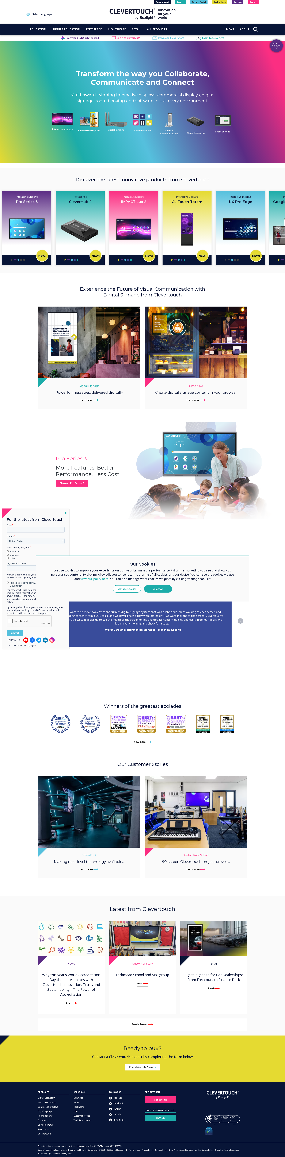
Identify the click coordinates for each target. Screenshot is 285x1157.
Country (10, 536)
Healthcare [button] (117, 29)
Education (14, 551)
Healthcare (78, 1106)
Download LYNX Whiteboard (82, 38)
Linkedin (117, 1114)
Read (68, 1003)
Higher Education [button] (66, 29)
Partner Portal (199, 2)
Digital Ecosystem (46, 1097)
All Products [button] (157, 29)
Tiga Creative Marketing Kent (60, 1153)
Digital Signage (116, 129)
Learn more (86, 400)
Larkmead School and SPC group (142, 974)
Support (180, 2)
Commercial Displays (89, 130)
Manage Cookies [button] (127, 589)
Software (42, 1120)
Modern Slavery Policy (204, 1150)
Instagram (118, 1119)
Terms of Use (134, 1150)
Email (9, 525)
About (244, 29)
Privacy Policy (147, 1150)
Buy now (238, 2)
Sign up (160, 1118)
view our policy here (94, 579)
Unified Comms (45, 1124)
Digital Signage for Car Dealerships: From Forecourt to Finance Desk (214, 977)
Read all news (139, 1024)
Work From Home (82, 1120)
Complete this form (141, 1067)
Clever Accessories (196, 133)
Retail (76, 1102)
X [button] (66, 513)
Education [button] (38, 29)
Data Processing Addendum (181, 1150)
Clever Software (142, 130)
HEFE (76, 1111)
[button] (68, 14)
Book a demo (220, 2)
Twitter (117, 1108)
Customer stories (81, 1115)
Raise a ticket (162, 2)
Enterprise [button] (94, 29)
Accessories (43, 1129)
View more (139, 741)
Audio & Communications (169, 132)
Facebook (118, 1103)
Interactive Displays (47, 1102)
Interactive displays (62, 129)
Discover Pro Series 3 (72, 483)
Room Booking (222, 131)
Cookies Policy (161, 1150)
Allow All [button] (158, 589)
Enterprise (78, 1097)
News (230, 29)
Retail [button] (136, 29)
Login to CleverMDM (128, 38)
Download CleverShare (171, 38)
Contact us (160, 1099)
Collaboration (44, 1133)
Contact (253, 2)
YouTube (117, 1097)
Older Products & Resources (227, 1150)
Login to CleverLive (213, 38)
